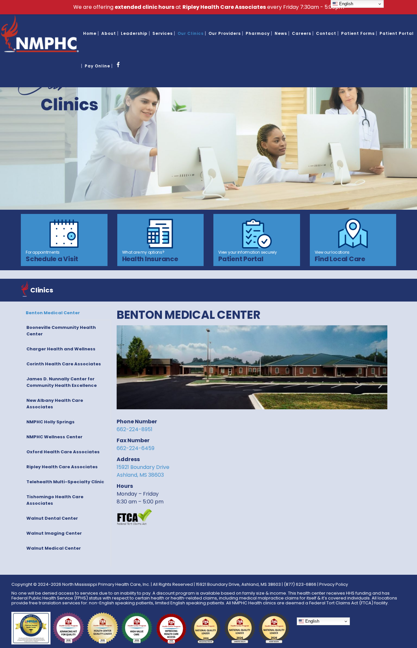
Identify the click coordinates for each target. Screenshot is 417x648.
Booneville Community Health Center (61, 330)
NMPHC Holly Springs (50, 422)
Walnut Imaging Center (54, 533)
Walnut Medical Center (53, 548)
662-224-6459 (135, 448)
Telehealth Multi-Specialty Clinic (65, 482)
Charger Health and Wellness (60, 349)
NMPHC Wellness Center (54, 437)
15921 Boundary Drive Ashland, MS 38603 (143, 471)
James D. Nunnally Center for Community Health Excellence (61, 382)
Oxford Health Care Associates (63, 452)
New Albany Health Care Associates (54, 403)
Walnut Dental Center (52, 518)
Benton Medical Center (53, 313)
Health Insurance (150, 258)
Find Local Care (340, 258)
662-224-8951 (134, 429)
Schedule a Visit (52, 258)
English (311, 621)
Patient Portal (241, 258)
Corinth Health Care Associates (63, 364)
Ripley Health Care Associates (62, 467)
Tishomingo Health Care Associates (54, 500)
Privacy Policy (333, 584)
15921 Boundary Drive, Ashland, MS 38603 (238, 584)
